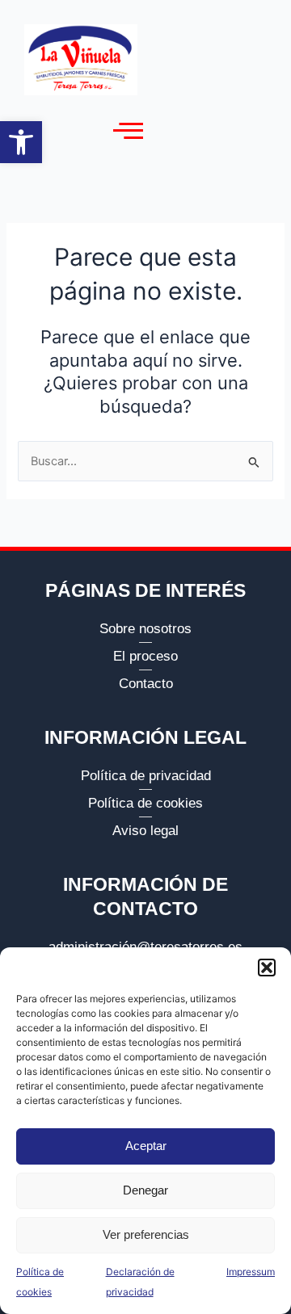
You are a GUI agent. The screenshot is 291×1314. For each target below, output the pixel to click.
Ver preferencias (146, 1234)
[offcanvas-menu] (128, 131)
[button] (21, 142)
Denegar (145, 1190)
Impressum (250, 1272)
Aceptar (146, 1145)
